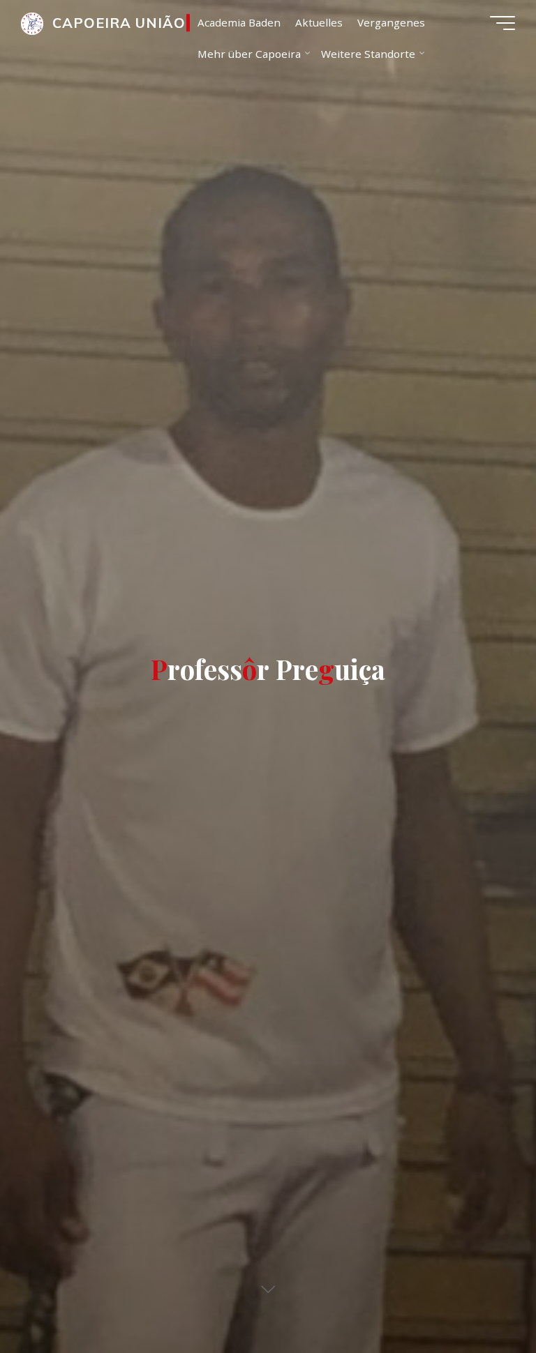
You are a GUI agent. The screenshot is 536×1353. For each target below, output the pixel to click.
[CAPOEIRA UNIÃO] (32, 22)
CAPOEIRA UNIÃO (119, 22)
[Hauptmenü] (502, 23)
